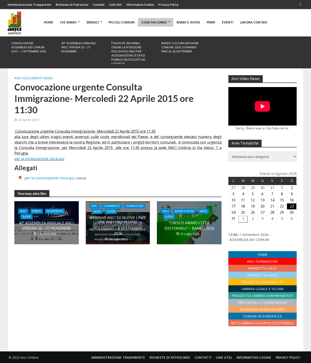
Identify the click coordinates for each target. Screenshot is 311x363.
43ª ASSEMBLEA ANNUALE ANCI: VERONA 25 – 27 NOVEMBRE (78, 47)
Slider (26, 217)
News (48, 78)
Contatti (99, 5)
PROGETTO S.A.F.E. (262, 275)
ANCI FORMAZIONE (262, 261)
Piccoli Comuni (122, 22)
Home (48, 22)
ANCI (18, 78)
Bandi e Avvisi (188, 22)
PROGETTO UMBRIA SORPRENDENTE (262, 295)
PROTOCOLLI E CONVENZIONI (262, 302)
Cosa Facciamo (154, 22)
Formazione (134, 206)
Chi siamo (68, 22)
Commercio (112, 206)
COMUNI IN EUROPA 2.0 (262, 316)
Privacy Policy (168, 5)
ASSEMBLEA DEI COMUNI (249, 239)
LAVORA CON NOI (253, 22)
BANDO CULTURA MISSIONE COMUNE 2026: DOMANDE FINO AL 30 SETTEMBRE (180, 47)
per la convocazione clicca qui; (50, 177)
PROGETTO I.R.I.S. (262, 268)
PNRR (211, 22)
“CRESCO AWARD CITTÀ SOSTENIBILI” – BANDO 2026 (189, 225)
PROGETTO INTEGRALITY (262, 282)
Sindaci (92, 22)
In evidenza (55, 211)
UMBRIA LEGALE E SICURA (262, 288)
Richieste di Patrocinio (72, 5)
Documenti (33, 78)
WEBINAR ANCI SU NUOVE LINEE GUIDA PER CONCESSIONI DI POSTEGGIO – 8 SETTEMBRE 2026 (117, 225)
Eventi (227, 22)
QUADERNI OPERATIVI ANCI (262, 309)
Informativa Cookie (140, 5)
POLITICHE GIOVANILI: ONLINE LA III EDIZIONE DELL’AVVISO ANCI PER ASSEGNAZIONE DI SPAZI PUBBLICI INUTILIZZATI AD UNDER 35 (128, 53)
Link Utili (115, 5)
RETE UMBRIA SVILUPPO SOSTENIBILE (262, 323)
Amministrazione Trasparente (29, 5)
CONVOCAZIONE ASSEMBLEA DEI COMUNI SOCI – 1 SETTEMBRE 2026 (28, 47)
